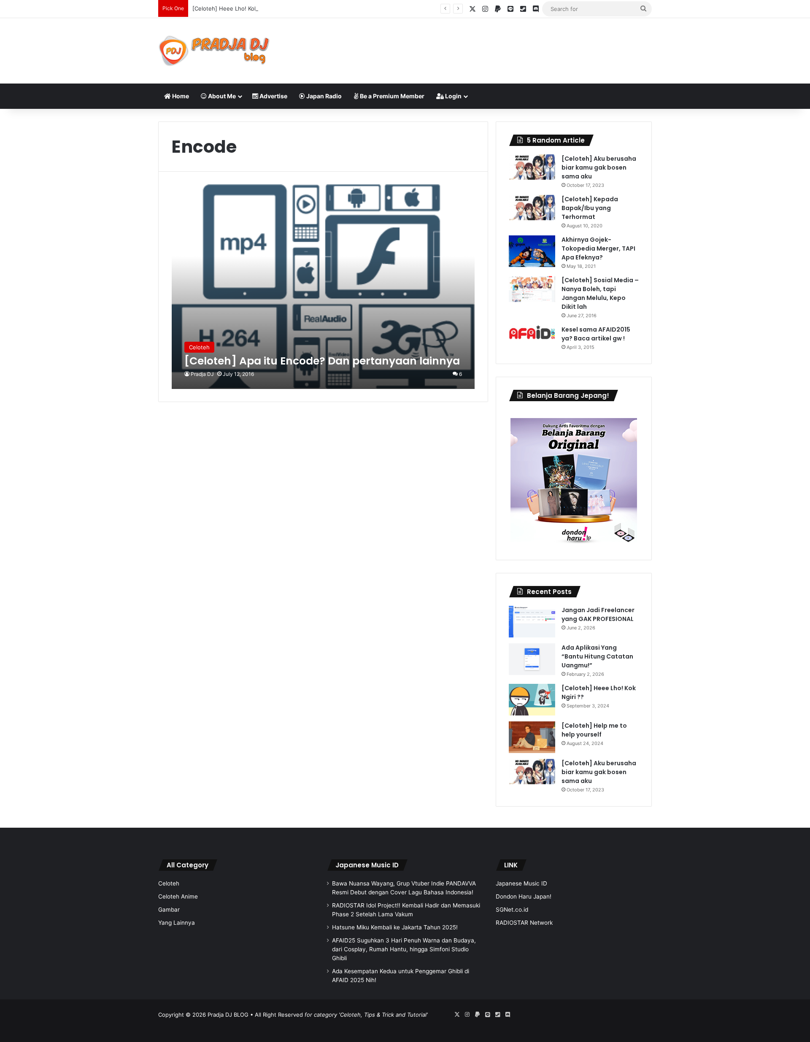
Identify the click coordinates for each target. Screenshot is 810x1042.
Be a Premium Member (391, 96)
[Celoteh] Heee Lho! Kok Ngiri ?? (235, 8)
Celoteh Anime (178, 896)
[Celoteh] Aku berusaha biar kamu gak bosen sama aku (599, 167)
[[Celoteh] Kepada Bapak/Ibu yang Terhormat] (532, 207)
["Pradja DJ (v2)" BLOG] (214, 51)
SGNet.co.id (512, 909)
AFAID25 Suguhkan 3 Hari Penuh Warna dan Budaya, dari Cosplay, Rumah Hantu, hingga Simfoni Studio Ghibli (404, 949)
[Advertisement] (489, 46)
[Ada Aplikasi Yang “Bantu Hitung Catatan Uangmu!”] (532, 659)
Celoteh (168, 883)
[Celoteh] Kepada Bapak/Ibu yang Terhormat (590, 208)
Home (180, 96)
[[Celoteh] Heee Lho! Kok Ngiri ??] (532, 699)
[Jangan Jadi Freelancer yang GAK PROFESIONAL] (532, 621)
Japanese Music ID (367, 865)
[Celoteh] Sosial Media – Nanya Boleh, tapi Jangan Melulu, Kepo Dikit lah (600, 293)
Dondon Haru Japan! (523, 896)
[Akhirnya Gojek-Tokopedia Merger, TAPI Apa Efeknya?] (532, 251)
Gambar (169, 909)
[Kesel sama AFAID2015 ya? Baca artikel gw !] (532, 332)
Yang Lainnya (176, 922)
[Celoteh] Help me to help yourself (594, 730)
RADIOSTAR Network (524, 922)
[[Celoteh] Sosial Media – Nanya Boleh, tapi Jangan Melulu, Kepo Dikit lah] (532, 289)
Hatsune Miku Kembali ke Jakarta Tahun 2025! (395, 927)
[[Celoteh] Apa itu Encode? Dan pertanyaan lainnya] (323, 286)
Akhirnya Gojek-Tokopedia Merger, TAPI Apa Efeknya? (598, 248)
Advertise (272, 96)
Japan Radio (323, 96)
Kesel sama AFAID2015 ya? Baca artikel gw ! (596, 334)
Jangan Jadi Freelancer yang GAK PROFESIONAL (598, 614)
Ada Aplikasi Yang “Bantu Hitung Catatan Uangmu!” (597, 656)
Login (453, 96)
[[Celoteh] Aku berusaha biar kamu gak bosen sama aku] (532, 167)
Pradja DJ (202, 374)
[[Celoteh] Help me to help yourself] (532, 737)
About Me (221, 96)
